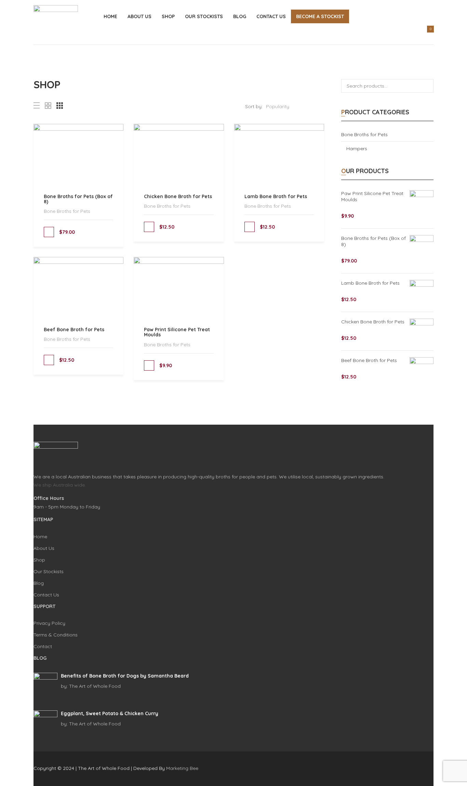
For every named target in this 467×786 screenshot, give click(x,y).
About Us (139, 16)
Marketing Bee (182, 768)
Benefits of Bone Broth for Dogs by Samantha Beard (125, 676)
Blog (239, 16)
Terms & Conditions (56, 635)
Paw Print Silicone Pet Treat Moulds (177, 332)
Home (110, 16)
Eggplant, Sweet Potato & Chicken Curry (109, 713)
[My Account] (411, 34)
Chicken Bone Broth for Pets (178, 196)
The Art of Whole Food (91, 686)
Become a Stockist (320, 16)
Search (426, 86)
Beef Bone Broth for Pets (74, 329)
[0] (426, 36)
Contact (43, 646)
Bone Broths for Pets (67, 211)
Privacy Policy (49, 623)
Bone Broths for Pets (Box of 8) (78, 199)
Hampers (356, 148)
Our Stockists (204, 16)
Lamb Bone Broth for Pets (275, 196)
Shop (168, 16)
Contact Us (271, 16)
